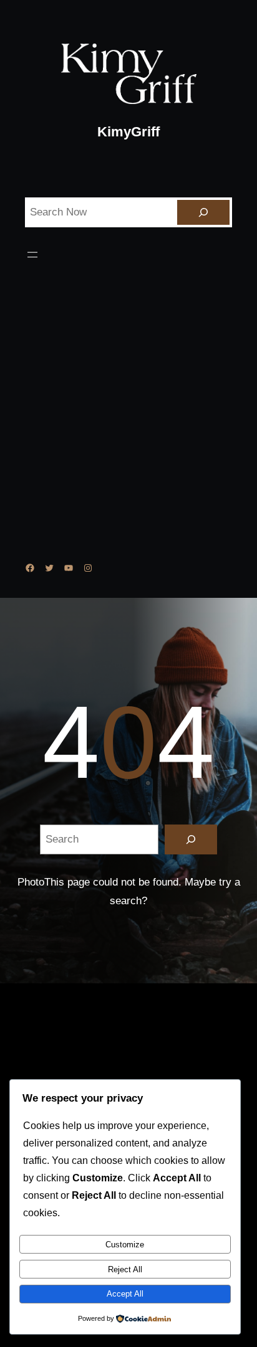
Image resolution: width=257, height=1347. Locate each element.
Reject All (125, 1269)
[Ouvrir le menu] (32, 254)
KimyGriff (128, 131)
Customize (124, 1244)
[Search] (203, 212)
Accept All (125, 1293)
